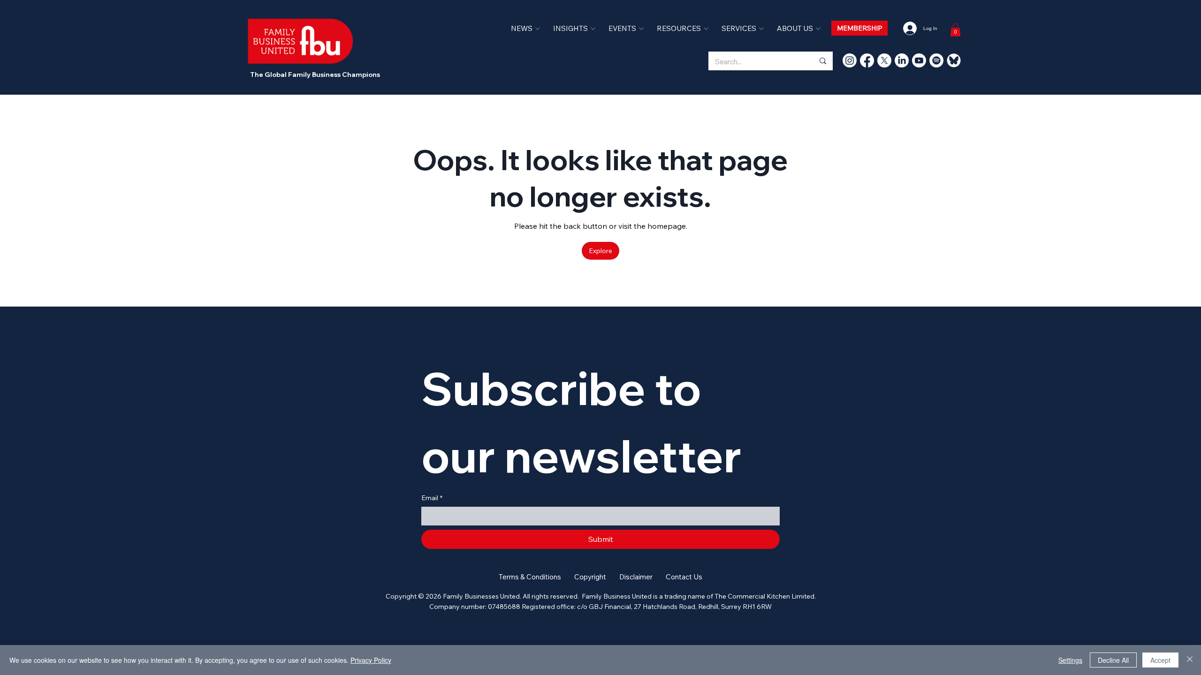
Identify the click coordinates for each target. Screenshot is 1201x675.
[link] (955, 29)
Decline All (1113, 660)
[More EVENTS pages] (641, 28)
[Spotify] (936, 60)
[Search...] (822, 60)
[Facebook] (867, 60)
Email (431, 498)
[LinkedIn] (902, 60)
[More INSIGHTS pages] (593, 28)
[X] (884, 60)
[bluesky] (954, 60)
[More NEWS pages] (537, 28)
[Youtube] (919, 60)
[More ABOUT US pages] (818, 28)
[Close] (1189, 660)
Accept (1160, 660)
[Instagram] (850, 60)
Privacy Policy (370, 660)
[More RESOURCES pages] (706, 28)
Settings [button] (1070, 660)
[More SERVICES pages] (761, 28)
